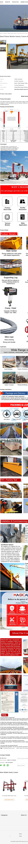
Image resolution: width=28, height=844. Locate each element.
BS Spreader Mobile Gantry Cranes (9, 795)
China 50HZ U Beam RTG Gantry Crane (18, 841)
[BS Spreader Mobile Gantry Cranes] (9, 785)
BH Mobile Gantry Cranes (8, 748)
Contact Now (10, 799)
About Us (7, 2)
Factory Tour (15, 2)
